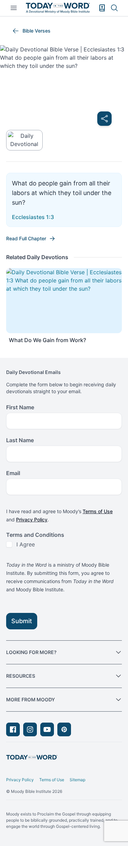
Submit (21, 621)
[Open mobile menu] (14, 8)
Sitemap (77, 779)
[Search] (114, 8)
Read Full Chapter (26, 238)
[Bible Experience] (102, 8)
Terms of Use (98, 511)
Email (13, 473)
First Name (20, 407)
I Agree (25, 544)
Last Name (20, 440)
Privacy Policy (31, 519)
